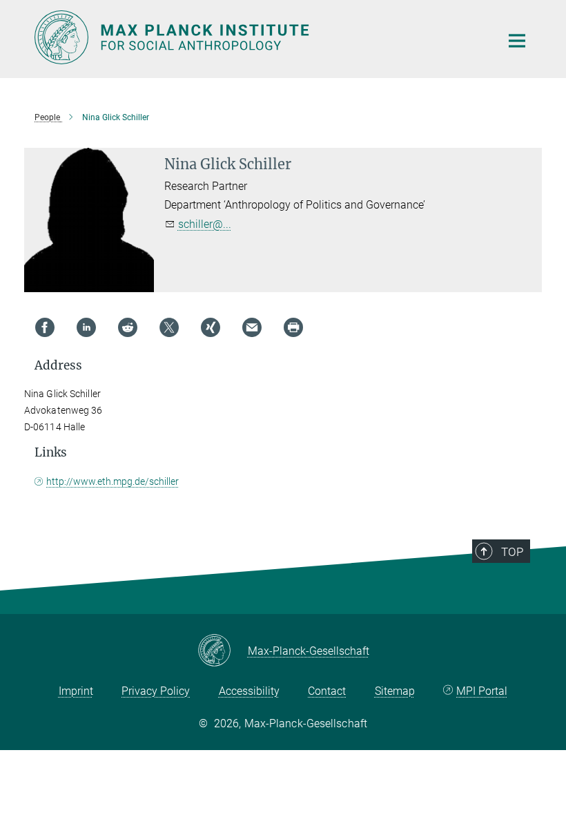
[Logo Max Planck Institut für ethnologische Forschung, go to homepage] (259, 37)
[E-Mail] (252, 327)
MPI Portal (481, 691)
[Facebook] (45, 327)
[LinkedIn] (86, 327)
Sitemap (395, 691)
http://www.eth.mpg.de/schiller (112, 481)
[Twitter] (169, 327)
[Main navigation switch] (517, 41)
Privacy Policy (155, 691)
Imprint (76, 691)
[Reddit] (127, 327)
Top (512, 552)
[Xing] (210, 327)
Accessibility (249, 691)
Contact (327, 691)
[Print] (293, 327)
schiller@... (204, 224)
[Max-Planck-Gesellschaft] (222, 651)
